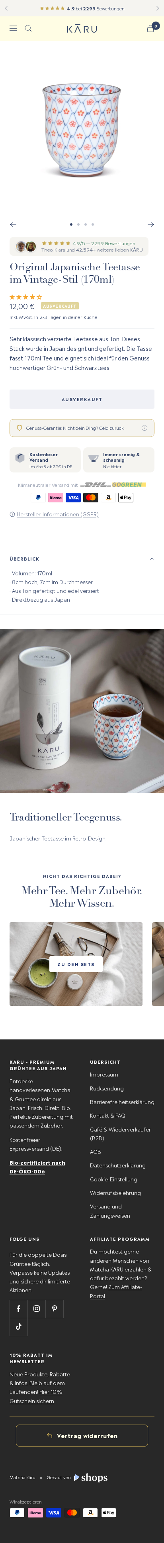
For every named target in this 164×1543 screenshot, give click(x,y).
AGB (95, 1151)
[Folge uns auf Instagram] (36, 1309)
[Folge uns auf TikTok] (18, 1327)
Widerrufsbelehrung (115, 1192)
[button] (26, 296)
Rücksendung (107, 1088)
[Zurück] (6, 8)
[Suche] (28, 28)
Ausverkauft (82, 399)
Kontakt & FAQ (107, 1115)
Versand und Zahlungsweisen (110, 1210)
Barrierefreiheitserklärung (122, 1101)
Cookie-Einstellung (113, 1179)
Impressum (104, 1074)
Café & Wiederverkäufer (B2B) (120, 1133)
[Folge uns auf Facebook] (18, 1309)
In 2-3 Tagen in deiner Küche (66, 316)
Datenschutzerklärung (118, 1165)
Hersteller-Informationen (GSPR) (58, 514)
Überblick (24, 558)
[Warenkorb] (150, 28)
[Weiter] (158, 8)
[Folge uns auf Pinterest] (54, 1309)
